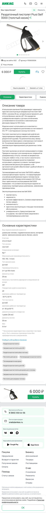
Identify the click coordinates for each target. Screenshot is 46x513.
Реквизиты (30, 475)
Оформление (7, 456)
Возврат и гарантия (10, 459)
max (17, 432)
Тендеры (29, 459)
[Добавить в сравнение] (37, 72)
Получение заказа (9, 463)
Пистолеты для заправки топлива (14, 379)
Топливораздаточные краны (12, 361)
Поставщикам (31, 463)
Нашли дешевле (19, 88)
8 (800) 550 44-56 (17, 412)
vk (5, 432)
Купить (22, 71)
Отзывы (29, 483)
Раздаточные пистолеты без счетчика (15, 352)
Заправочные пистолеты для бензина (15, 374)
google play (13, 444)
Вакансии (30, 479)
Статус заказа (8, 475)
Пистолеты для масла (10, 357)
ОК (23, 507)
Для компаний (32, 456)
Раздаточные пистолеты (11, 344)
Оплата (5, 467)
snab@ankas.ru (16, 422)
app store (33, 444)
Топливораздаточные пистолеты (30, 357)
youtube (11, 432)
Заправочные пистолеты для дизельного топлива (19, 370)
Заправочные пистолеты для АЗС (14, 348)
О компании (31, 472)
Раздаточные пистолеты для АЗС (13, 366)
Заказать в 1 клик (36, 88)
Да (34, 10)
